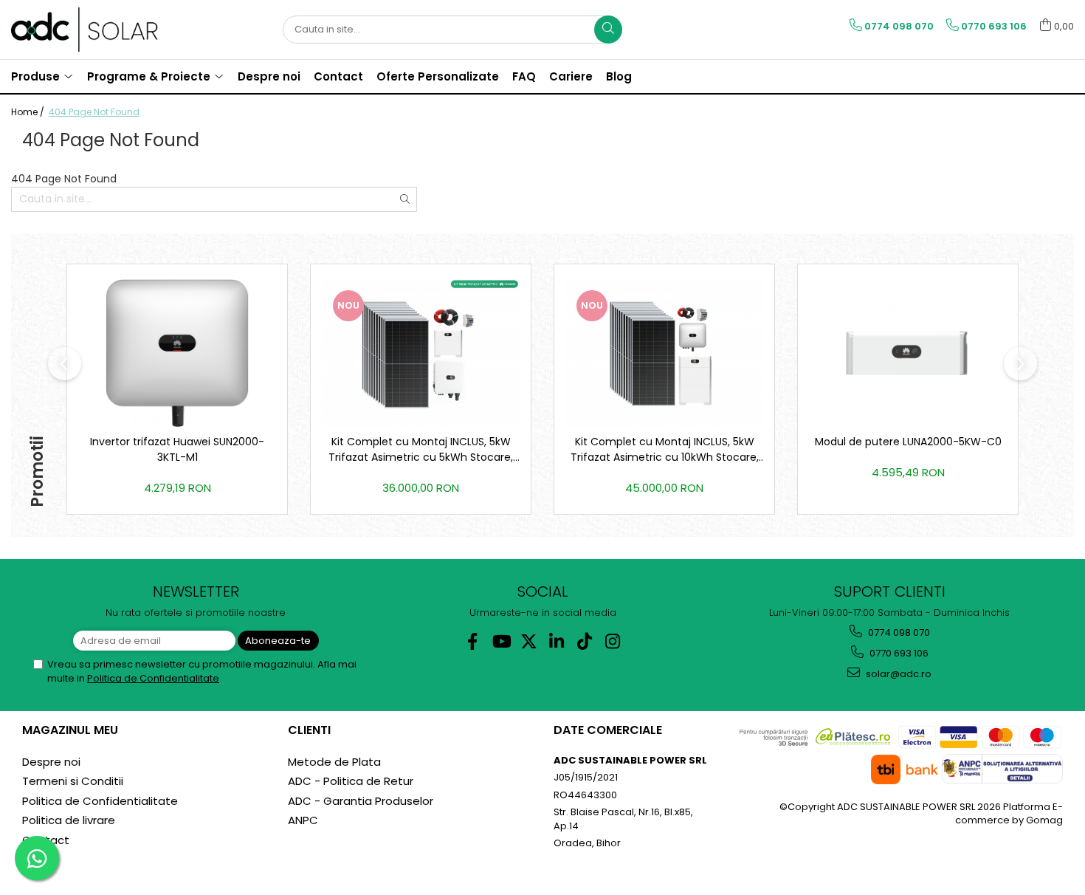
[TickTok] (585, 641)
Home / (28, 112)
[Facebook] (473, 641)
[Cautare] (608, 30)
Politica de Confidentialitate (153, 678)
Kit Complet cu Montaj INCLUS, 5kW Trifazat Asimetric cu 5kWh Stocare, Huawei (420, 449)
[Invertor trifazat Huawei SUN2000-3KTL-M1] (177, 353)
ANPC (303, 820)
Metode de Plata (334, 761)
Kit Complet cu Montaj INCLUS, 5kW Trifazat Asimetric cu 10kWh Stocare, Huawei (665, 449)
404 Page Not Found (94, 112)
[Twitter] (529, 641)
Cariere (571, 76)
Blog (619, 76)
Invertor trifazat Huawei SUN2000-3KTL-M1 (177, 449)
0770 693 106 (898, 653)
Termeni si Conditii (72, 781)
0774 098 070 (898, 632)
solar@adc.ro (897, 674)
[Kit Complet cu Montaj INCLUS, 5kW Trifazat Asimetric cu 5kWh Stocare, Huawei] (421, 353)
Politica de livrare (68, 820)
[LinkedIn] (557, 641)
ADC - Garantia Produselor (360, 801)
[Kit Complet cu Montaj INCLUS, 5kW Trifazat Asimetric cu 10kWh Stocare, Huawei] (664, 353)
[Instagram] (613, 641)
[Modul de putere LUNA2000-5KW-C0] (908, 353)
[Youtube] (501, 641)
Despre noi (51, 761)
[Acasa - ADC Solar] (85, 29)
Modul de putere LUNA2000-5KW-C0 (908, 441)
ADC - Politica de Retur (350, 781)
